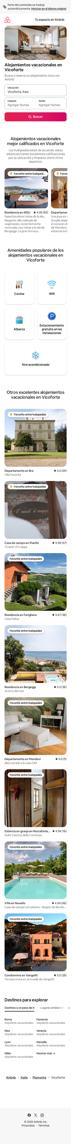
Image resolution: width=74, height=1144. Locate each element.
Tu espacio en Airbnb (49, 20)
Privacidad (28, 1125)
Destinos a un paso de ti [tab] (19, 1007)
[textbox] (20, 105)
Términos (44, 1125)
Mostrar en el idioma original (48, 8)
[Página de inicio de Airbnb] (7, 20)
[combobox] (36, 92)
